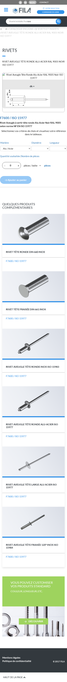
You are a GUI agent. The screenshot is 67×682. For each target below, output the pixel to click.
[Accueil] (6, 29)
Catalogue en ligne (21, 29)
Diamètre (36, 142)
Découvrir (35, 621)
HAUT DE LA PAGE (13, 677)
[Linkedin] (25, 2)
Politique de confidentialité (16, 661)
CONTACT (44, 2)
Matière (4, 142)
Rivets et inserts (48, 29)
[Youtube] (20, 2)
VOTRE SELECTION (52, 8)
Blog (32, 2)
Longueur (54, 142)
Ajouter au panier (17, 179)
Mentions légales (11, 657)
